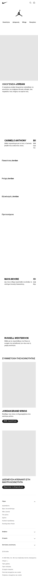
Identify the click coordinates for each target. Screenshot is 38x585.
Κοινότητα (6, 22)
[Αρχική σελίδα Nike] (5, 2)
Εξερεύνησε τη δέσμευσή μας (13, 487)
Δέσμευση (16, 22)
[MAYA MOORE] (18, 263)
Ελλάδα (6, 551)
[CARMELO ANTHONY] (18, 125)
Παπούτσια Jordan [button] (10, 161)
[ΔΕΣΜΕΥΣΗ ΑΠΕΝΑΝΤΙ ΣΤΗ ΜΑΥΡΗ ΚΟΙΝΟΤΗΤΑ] (19, 459)
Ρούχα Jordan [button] (8, 178)
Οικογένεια (33, 22)
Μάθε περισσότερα (10, 421)
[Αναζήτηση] (30, 2)
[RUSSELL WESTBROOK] (18, 323)
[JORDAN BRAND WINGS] (19, 392)
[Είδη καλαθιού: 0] (34, 2)
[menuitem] (5, 561)
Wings (24, 22)
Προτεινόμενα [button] (8, 214)
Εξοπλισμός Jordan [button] (10, 196)
